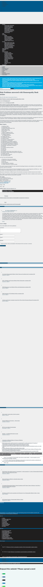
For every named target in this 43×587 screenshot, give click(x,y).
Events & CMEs (5, 520)
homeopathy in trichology (7, 190)
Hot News (4, 2)
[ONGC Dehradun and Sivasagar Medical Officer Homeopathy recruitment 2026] (4, 278)
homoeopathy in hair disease (8, 191)
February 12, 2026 (6, 500)
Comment (2, 227)
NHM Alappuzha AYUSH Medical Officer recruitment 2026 (13, 293)
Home (3, 1)
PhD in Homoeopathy (8, 37)
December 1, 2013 (6, 428)
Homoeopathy (32, 453)
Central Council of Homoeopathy (19, 453)
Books (3, 67)
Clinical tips (4, 522)
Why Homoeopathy (6, 73)
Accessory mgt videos (6, 519)
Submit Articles (5, 4)
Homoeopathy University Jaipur (7, 454)
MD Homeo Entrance (8, 44)
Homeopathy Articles (8, 26)
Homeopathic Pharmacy (9, 30)
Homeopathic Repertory (9, 29)
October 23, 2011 (5, 421)
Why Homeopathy (5, 531)
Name (1, 234)
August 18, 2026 (5, 480)
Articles (3, 24)
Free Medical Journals (6, 530)
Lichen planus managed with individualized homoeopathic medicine (15, 445)
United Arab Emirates (8, 53)
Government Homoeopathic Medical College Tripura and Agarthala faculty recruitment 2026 (18, 274)
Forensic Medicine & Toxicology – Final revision (11, 420)
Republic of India (7, 52)
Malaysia (6, 59)
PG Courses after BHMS (7, 537)
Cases (3, 70)
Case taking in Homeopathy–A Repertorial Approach (16, 556)
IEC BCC (4, 526)
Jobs (3, 33)
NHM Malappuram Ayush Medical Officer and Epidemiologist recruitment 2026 (16, 287)
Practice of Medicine (8, 31)
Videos (3, 66)
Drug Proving (7, 32)
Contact (3, 6)
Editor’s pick (2, 464)
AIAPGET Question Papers (7, 538)
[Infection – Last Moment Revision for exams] (4, 431)
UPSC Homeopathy (6, 535)
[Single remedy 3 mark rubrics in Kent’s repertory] (4, 412)
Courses (4, 34)
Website (1, 240)
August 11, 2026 (5, 275)
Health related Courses (9, 40)
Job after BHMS (18, 454)
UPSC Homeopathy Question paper (5, 455)
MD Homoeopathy (8, 36)
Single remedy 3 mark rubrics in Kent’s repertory (10, 414)
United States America (8, 57)
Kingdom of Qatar (7, 54)
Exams (3, 41)
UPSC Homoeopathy (8, 46)
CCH (11, 453)
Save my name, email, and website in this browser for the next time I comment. (16, 243)
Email (1, 237)
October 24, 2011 (5, 434)
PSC (30, 454)
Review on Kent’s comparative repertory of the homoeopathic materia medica (22, 547)
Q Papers (4, 49)
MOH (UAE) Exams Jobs (9, 42)
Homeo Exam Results (8, 47)
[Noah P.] (3, 545)
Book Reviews (5, 523)
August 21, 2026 (5, 473)
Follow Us (4, 5)
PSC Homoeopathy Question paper (36, 454)
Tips (3, 71)
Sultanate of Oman (8, 55)
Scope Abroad (5, 51)
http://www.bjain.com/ (4, 182)
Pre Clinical (4, 521)
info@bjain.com (7, 181)
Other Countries (7, 62)
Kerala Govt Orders (6, 524)
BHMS (5, 35)
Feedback (4, 561)
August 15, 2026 (5, 487)
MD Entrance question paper (25, 454)
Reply (3, 221)
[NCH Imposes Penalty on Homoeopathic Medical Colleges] (4, 497)
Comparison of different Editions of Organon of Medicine (12, 440)
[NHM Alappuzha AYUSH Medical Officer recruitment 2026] (4, 291)
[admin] (3, 554)
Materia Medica (7, 28)
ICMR (13, 454)
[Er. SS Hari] (3, 549)
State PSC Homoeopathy (9, 45)
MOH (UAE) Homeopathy (9, 43)
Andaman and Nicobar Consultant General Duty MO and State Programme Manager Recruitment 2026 (20, 300)
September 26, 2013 (6, 441)
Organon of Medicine (8, 27)
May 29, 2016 (2, 97)
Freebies (4, 72)
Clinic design (4, 69)
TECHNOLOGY (5, 68)
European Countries (8, 56)
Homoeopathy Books (12, 97)
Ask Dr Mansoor (5, 560)
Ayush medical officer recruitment (5, 453)
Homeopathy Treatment (7, 532)
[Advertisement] (20, 20)
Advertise (4, 559)
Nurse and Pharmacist (8, 38)
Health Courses (5, 536)
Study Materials (5, 48)
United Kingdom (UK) (8, 58)
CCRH (13, 453)
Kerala (5, 63)
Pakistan (6, 60)
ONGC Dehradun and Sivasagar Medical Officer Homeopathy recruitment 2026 (16, 280)
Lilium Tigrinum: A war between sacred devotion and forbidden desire (21, 551)
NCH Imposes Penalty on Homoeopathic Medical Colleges (12, 499)
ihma (15, 454)
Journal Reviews (5, 533)
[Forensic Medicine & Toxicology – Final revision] (4, 418)
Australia (6, 61)
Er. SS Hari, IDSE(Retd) (10, 210)
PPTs (3, 50)
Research (4, 64)
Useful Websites (5, 534)
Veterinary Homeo (8, 39)
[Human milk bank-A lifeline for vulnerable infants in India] (4, 477)
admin (7, 97)
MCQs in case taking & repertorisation (9, 427)
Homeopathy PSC (27, 453)
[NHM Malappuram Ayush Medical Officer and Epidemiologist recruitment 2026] (4, 285)
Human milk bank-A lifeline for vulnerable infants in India (13, 448)
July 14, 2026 (5, 288)
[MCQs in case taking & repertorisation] (4, 425)
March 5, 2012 (5, 415)
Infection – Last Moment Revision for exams (10, 433)
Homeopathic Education (9, 25)
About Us (4, 558)
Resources (4, 3)
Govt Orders (4, 74)
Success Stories (5, 525)
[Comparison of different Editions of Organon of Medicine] (4, 438)
